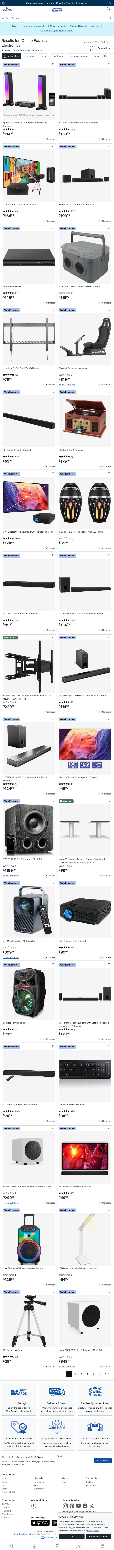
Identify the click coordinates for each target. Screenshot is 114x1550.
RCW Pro (6, 1504)
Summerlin (39, 1488)
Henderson (39, 1482)
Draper (5, 1482)
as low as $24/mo (11, 875)
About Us (6, 1517)
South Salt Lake (9, 1492)
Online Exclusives (21, 50)
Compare (50, 139)
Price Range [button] (57, 56)
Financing (6, 1511)
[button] (15, 3)
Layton (5, 1485)
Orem (4, 1488)
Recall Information (26, 1534)
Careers (5, 1507)
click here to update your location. (57, 30)
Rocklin (89, 1482)
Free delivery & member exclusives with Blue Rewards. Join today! (57, 3)
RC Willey (6, 50)
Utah (5, 1478)
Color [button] (96, 56)
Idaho (65, 1478)
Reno (36, 1485)
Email (59, 1456)
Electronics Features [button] (78, 56)
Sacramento (91, 1485)
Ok (72, 1536)
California (91, 1478)
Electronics (36, 50)
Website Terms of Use (42, 1534)
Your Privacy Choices (98, 1536)
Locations (8, 1474)
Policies (54, 1534)
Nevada (38, 1478)
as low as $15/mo (67, 384)
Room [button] (107, 56)
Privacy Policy (93, 1531)
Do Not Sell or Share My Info (55, 1538)
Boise (64, 1482)
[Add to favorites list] (53, 64)
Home (15, 1534)
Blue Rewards (8, 1514)
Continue (102, 1460)
